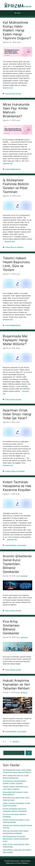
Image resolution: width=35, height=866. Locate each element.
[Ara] (29, 753)
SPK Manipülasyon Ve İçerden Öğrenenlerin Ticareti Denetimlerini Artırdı (16, 838)
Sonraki (16, 741)
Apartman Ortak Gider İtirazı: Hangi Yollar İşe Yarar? (17, 414)
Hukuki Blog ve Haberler (14, 247)
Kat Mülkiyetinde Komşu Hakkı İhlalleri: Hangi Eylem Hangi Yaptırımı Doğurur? (17, 30)
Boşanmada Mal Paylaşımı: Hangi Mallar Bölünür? (15, 340)
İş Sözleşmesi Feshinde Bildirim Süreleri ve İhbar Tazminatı (16, 186)
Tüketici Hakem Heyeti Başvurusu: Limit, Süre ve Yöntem (16, 264)
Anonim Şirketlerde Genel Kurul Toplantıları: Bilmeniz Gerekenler (17, 564)
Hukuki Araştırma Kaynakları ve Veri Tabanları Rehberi (16, 684)
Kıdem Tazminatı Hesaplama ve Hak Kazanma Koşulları (17, 486)
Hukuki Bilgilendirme (13, 169)
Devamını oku (8, 88)
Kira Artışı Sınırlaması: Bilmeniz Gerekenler (11, 627)
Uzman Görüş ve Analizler (15, 471)
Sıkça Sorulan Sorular (13, 93)
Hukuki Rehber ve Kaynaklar (15, 545)
